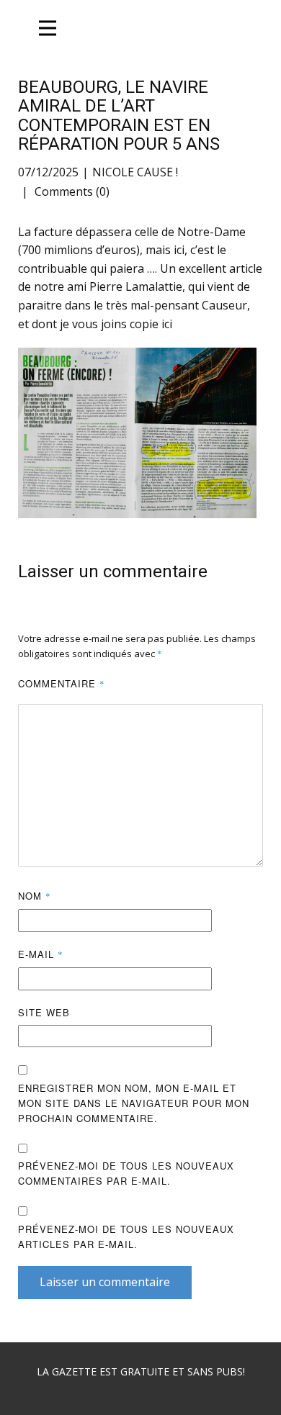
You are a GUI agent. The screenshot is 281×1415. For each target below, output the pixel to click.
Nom (34, 896)
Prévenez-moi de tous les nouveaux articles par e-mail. (126, 1236)
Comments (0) (71, 191)
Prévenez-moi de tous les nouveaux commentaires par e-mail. (126, 1173)
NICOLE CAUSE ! (135, 172)
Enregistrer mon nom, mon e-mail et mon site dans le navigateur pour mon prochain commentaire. (133, 1103)
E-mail (40, 954)
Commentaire (61, 683)
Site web (44, 1012)
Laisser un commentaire (105, 1282)
